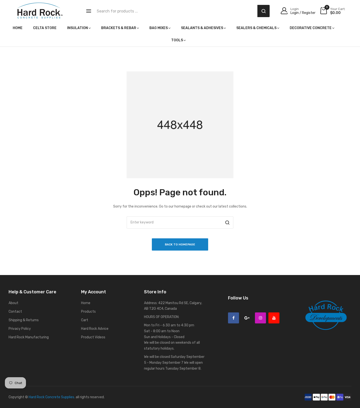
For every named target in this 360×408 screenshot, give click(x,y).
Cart (84, 320)
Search (263, 11)
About (13, 303)
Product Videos (93, 337)
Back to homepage (180, 244)
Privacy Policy (20, 329)
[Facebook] (233, 317)
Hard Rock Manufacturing (29, 337)
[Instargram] (260, 317)
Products (88, 311)
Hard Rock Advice (94, 329)
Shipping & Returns (24, 320)
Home (85, 303)
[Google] (246, 317)
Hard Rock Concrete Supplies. (52, 397)
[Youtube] (273, 317)
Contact (15, 311)
